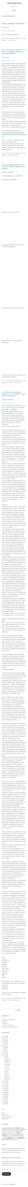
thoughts (15, 1138)
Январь (6, 1079)
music (13, 382)
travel (20, 1137)
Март (5, 1075)
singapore (17, 1135)
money (8, 1134)
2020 (5, 1047)
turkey (25, 1138)
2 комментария (5, 57)
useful (3, 1139)
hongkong (9, 1130)
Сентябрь (6, 1064)
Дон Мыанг (4, 1023)
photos (13, 40)
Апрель (6, 1073)
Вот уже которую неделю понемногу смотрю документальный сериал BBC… (14, 51)
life (12, 1000)
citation (13, 1129)
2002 (5, 1103)
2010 (5, 1088)
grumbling (23, 1129)
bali (6, 1128)
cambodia (22, 1128)
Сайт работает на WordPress (8, 1184)
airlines (3, 1128)
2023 (5, 1042)
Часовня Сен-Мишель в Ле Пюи (9, 1027)
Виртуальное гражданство (8, 1019)
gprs (20, 1129)
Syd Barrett (4, 1021)
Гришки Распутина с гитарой (9, 742)
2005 (5, 1098)
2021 (5, 1045)
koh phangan (12, 1132)
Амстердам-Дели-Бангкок (8, 1025)
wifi (16, 1139)
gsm (3, 1130)
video (16, 155)
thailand (9, 1138)
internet (7, 1132)
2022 (5, 1043)
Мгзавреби (10, 785)
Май (5, 1071)
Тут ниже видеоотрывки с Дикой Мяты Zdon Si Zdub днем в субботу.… (13, 166)
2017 (5, 1053)
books (17, 1128)
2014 (5, 1081)
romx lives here (14, 3)
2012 (5, 1085)
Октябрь (6, 1062)
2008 (5, 1092)
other (18, 1134)
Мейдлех (17, 658)
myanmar (15, 1134)
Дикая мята (13, 409)
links (20, 1132)
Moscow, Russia (11, 30)
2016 (5, 1055)
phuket (8, 1135)
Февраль (6, 1077)
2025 (5, 1038)
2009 (5, 1090)
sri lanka (4, 1138)
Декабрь (6, 1058)
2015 (5, 1056)
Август (6, 1066)
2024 (5, 1040)
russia (16, 382)
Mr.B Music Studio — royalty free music (11, 1148)
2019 (5, 1049)
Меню (14, 10)
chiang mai (9, 1129)
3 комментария (5, 27)
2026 (5, 1036)
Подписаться (6, 1174)
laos (15, 1132)
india (16, 1131)
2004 (5, 1099)
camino (4, 1129)
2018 (5, 1051)
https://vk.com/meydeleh (8, 669)
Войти (3, 1113)
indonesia (20, 1130)
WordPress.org (5, 1118)
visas (14, 1139)
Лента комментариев (7, 1116)
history (13, 155)
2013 (5, 1083)
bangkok (9, 1128)
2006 (5, 1096)
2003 (5, 1101)
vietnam (10, 1139)
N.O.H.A (13, 886)
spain (21, 1135)
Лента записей (5, 1114)
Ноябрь (6, 1060)
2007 (5, 1094)
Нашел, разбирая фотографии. (13, 23)
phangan (22, 1134)
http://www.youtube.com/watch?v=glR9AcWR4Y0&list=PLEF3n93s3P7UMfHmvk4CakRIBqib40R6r (14, 134)
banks (13, 1128)
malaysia (4, 1134)
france (17, 1129)
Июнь (5, 1070)
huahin (13, 1130)
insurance (4, 1132)
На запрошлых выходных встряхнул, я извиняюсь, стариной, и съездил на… (14, 394)
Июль (5, 1068)
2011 (5, 1086)
